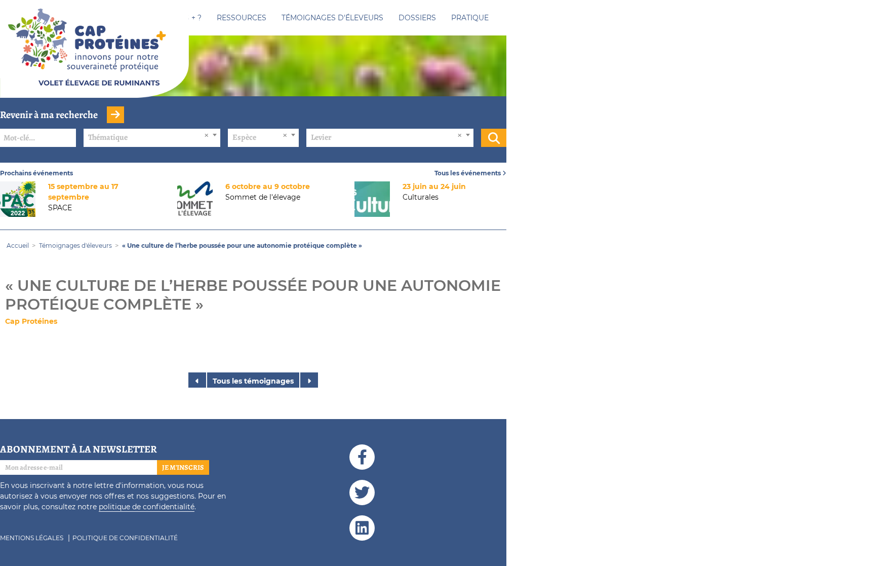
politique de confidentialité (146, 506)
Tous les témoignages (253, 381)
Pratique (470, 17)
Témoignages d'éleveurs (332, 17)
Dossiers (417, 17)
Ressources (241, 17)
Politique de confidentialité (125, 538)
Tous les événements (468, 173)
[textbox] (152, 137)
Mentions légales (31, 538)
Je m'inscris (183, 467)
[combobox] (152, 138)
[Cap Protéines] (94, 57)
